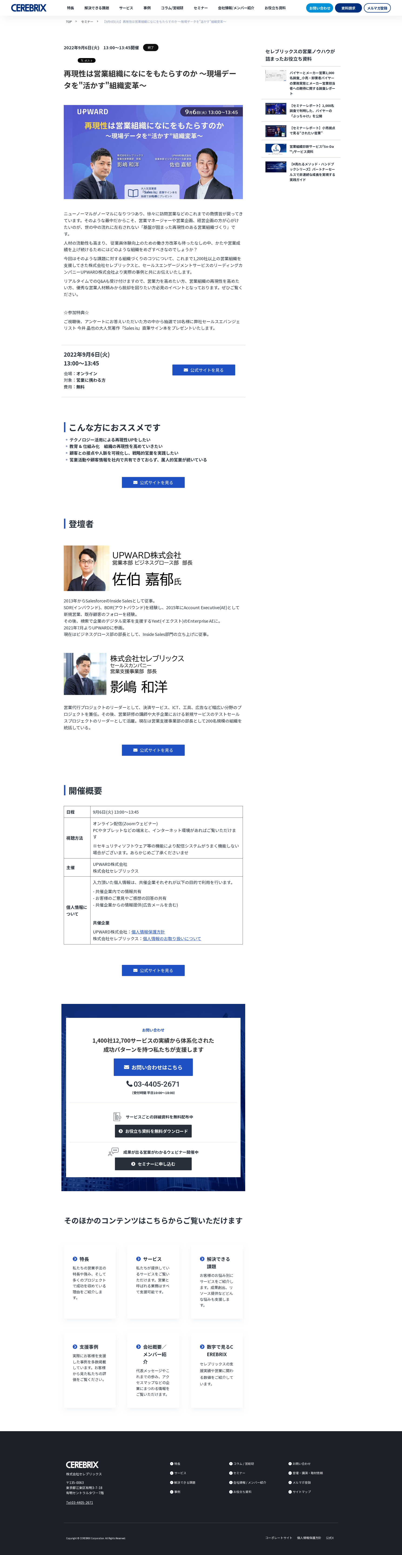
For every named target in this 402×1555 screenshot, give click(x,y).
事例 (147, 7)
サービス (126, 7)
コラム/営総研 (172, 7)
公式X (330, 1537)
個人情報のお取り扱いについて (172, 938)
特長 (70, 7)
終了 (151, 47)
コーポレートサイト (278, 1537)
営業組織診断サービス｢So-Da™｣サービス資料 (312, 149)
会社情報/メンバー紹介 (236, 7)
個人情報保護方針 (148, 932)
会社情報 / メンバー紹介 (249, 1482)
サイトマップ (302, 1491)
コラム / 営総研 (243, 1463)
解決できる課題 (96, 7)
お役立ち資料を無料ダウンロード (156, 1131)
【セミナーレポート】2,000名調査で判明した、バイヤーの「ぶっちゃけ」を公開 (312, 110)
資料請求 (348, 8)
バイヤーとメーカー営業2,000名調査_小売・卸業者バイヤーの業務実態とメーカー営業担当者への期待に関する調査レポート (312, 83)
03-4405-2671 (157, 1084)
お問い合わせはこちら (157, 1067)
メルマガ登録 (377, 8)
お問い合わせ (319, 8)
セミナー (201, 7)
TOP (69, 21)
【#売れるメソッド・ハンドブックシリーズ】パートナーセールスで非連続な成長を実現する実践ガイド (312, 172)
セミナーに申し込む (156, 1164)
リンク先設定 (90, 1282)
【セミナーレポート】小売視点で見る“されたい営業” (312, 130)
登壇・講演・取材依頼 (308, 1473)
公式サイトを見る (207, 370)
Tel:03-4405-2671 (79, 1502)
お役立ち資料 (275, 7)
